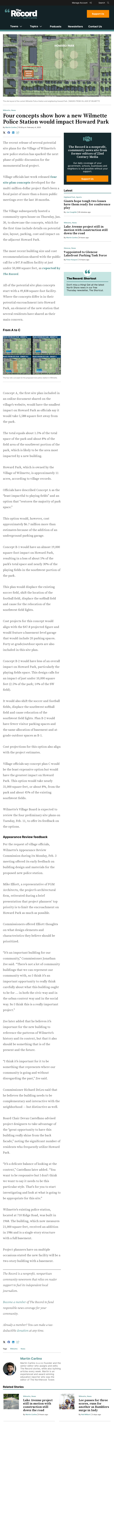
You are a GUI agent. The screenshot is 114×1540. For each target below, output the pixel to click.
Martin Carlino (11, 127)
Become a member (14, 1302)
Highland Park (69, 197)
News (13, 110)
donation (22, 1331)
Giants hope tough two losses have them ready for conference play (87, 204)
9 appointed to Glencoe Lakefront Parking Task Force (85, 253)
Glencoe (67, 248)
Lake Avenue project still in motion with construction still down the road (86, 230)
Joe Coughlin (71, 212)
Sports (79, 197)
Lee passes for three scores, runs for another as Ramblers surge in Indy (94, 1405)
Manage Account (80, 3)
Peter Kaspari (71, 260)
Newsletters (75, 26)
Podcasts (55, 26)
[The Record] (21, 14)
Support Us (98, 13)
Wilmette (6, 110)
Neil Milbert (86, 1414)
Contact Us (95, 26)
